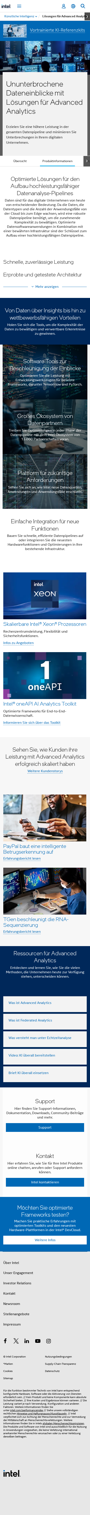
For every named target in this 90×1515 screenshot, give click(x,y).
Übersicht (20, 161)
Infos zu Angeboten (18, 643)
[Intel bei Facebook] (5, 1342)
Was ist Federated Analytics (30, 1020)
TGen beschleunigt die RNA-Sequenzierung (36, 922)
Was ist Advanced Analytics (30, 1003)
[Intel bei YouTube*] (38, 1342)
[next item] (87, 16)
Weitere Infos (45, 1240)
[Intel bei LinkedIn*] (27, 1342)
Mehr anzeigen (47, 287)
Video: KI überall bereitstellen (32, 1055)
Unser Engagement (18, 1273)
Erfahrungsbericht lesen (22, 858)
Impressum (12, 1324)
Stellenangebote (16, 1314)
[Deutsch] (73, 6)
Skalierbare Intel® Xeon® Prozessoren (44, 623)
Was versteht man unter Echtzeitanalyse (40, 1038)
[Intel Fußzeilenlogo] (12, 1473)
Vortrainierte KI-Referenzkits (57, 30)
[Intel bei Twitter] (16, 1342)
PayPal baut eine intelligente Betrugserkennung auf (34, 848)
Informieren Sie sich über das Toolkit (32, 722)
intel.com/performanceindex (26, 1410)
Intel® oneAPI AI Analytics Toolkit (39, 703)
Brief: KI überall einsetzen (28, 1073)
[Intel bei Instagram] (48, 1342)
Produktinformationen (57, 161)
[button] (45, 268)
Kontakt (9, 1293)
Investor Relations (17, 1283)
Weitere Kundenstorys (45, 771)
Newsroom (11, 1304)
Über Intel (11, 1263)
